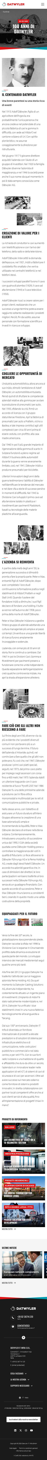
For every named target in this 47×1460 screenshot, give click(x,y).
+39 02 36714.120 (18, 1361)
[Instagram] (26, 1430)
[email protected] (18, 1365)
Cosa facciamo (16, 1373)
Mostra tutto (7, 1229)
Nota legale (13, 1448)
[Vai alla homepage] (13, 4)
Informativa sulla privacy (23, 1451)
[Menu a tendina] (42, 4)
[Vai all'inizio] (23, 1337)
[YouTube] (31, 1430)
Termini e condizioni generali (28, 1448)
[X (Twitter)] (20, 1430)
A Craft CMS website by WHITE (23, 1455)
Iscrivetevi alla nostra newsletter (23, 1419)
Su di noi (6, 12)
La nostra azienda (18, 1379)
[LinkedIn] (15, 1430)
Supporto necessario (19, 1386)
